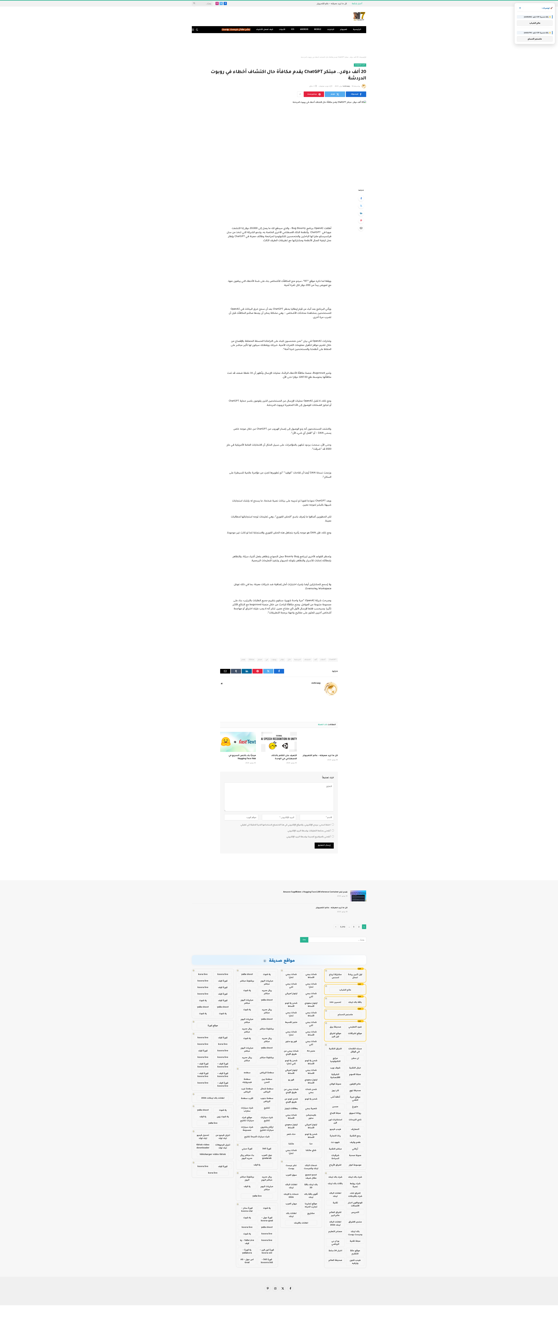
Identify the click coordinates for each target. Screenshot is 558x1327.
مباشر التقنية (335, 1148)
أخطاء (323, 660)
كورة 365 (266, 1148)
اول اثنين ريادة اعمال (355, 976)
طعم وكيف (355, 1142)
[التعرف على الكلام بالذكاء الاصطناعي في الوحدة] (279, 742)
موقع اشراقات (355, 1033)
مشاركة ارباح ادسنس (335, 976)
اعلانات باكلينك (301, 1222)
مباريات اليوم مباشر (267, 982)
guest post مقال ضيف (311, 1176)
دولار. (282, 660)
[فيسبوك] (361, 198)
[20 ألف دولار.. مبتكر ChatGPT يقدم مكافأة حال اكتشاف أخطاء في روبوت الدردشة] (279, 142)
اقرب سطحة (247, 1098)
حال (289, 660)
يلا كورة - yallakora (247, 1251)
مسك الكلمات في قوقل (355, 1050)
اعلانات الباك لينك (335, 1194)
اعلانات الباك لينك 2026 (335, 1223)
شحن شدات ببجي (311, 1091)
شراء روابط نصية (355, 1185)
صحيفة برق (335, 1026)
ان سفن (355, 1058)
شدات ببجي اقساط (311, 976)
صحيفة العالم (335, 1260)
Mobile (317, 30)
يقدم (243, 660)
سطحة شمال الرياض (266, 1090)
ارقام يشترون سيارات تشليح (267, 1128)
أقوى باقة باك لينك (311, 1195)
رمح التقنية (355, 1135)
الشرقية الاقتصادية (335, 1076)
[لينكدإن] (361, 213)
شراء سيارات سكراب (247, 1109)
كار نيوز (335, 1090)
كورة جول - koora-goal (267, 1219)
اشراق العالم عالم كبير (335, 1214)
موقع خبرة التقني (355, 1098)
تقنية (335, 1202)
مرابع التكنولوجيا (335, 1059)
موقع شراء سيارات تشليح (247, 1119)
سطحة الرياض (267, 1072)
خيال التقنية (355, 1067)
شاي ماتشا (311, 1150)
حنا (311, 1143)
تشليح (267, 1107)
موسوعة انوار (355, 1165)
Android (304, 30)
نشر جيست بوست (291, 1167)
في (267, 660)
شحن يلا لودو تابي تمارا (291, 1062)
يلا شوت (267, 974)
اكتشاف (307, 660)
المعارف (355, 1129)
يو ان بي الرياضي (335, 1242)
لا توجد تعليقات (324, 86)
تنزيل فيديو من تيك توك (222, 1136)
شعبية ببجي (311, 1108)
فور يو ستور (291, 1041)
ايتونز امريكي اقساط (291, 1071)
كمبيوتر (343, 30)
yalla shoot (247, 974)
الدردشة (297, 660)
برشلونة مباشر (247, 980)
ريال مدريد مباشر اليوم (266, 1178)
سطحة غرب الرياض (247, 1090)
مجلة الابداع (335, 1113)
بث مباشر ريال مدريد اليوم (247, 1156)
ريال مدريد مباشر (267, 992)
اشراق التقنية (335, 1048)
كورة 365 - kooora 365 (267, 1261)
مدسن (335, 1106)
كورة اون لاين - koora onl (267, 1251)
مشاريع (311, 1213)
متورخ (355, 1106)
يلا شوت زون (223, 1116)
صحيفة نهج (355, 1090)
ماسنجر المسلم (345, 1014)
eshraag (346, 86)
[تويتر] (361, 206)
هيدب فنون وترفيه (355, 1261)
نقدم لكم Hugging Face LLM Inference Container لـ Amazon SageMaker (315, 892)
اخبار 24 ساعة (335, 1250)
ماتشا (291, 1143)
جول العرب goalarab (267, 1156)
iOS (292, 30)
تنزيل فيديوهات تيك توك (222, 1146)
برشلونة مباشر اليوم (247, 1178)
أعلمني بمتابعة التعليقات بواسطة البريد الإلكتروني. (308, 830)
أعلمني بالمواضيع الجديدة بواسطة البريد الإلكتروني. (308, 836)
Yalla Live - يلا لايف (247, 1242)
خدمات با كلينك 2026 (291, 1195)
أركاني (355, 1148)
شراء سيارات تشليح (267, 1119)
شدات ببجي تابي (291, 985)
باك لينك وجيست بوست (355, 1233)
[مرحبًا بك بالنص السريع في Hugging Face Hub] (238, 742)
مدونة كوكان (335, 1084)
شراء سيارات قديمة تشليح (257, 1136)
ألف (315, 660)
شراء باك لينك (355, 1177)
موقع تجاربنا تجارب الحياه (311, 1205)
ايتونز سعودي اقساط (311, 1004)
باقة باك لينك (355, 1002)
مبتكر (260, 660)
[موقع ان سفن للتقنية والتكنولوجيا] (359, 16)
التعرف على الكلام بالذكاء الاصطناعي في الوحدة (284, 757)
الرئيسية (357, 30)
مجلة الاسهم (355, 1074)
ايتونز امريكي (291, 993)
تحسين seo (335, 1002)
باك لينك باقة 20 (311, 1186)
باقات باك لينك (335, 1183)
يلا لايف (257, 1164)
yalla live (257, 1196)
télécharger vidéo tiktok (213, 1154)
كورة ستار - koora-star (247, 1209)
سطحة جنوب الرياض (266, 1100)
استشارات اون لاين (335, 1121)
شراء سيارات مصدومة (247, 1128)
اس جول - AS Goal (247, 1261)
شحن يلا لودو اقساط (291, 1004)
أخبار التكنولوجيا (360, 65)
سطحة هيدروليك (247, 1080)
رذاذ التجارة (335, 1135)
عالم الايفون (355, 1084)
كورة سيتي (247, 1148)
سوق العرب (291, 1175)
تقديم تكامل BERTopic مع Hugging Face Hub (325, 3)
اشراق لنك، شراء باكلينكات (355, 1194)
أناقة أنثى (335, 1097)
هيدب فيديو (335, 1129)
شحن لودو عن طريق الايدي (291, 1100)
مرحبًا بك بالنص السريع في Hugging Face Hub (242, 757)
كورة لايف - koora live (222, 1065)
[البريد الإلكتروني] (361, 228)
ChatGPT (332, 660)
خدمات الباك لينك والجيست (311, 1167)
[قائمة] (193, 29)
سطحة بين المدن (267, 1080)
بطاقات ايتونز (291, 1108)
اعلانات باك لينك (291, 1215)
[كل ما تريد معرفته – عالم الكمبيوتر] (320, 742)
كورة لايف (222, 980)
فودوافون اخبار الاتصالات (355, 1204)
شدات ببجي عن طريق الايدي (291, 1052)
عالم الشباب (345, 989)
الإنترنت (330, 30)
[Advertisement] (279, 44)
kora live (203, 974)
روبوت (273, 660)
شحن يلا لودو (311, 1098)
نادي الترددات (355, 1119)
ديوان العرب (291, 1203)
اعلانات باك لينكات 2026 (212, 1098)
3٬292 (342, 927)
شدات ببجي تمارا (291, 976)
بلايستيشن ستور (311, 1116)
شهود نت (335, 1142)
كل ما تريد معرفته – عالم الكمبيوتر (320, 756)
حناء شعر (291, 1134)
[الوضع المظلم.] (197, 29)
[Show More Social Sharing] (300, 94)
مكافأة (251, 660)
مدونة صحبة (355, 1155)
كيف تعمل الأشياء (264, 30)
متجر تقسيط (291, 1022)
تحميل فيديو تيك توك (203, 1136)
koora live (247, 1227)
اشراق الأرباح (335, 1165)
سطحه (247, 1072)
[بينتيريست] (361, 220)
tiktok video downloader (202, 1146)
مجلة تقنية (355, 1241)
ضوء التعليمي (355, 1026)
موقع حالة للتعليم (355, 1252)
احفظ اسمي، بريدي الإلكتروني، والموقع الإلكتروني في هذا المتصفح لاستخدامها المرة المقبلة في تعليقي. (285, 824)
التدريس (355, 1212)
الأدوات (282, 30)
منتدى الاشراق (355, 1221)
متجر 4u (311, 1051)
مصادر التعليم (335, 1231)
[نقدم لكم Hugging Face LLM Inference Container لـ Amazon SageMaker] (358, 895)
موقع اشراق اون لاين (335, 1035)
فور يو (291, 1079)
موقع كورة (213, 1025)
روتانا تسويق (355, 1113)
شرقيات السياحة (335, 1157)
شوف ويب (335, 1067)
